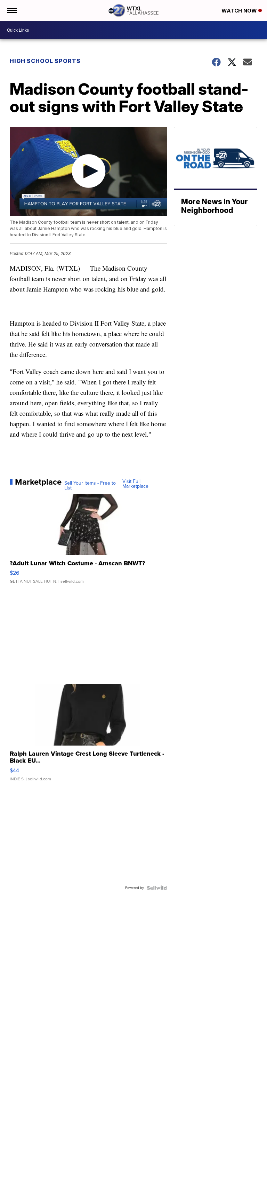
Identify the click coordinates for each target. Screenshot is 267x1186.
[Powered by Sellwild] (157, 887)
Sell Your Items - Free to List (90, 486)
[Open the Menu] (11, 10)
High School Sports (45, 60)
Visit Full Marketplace (135, 484)
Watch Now (239, 10)
